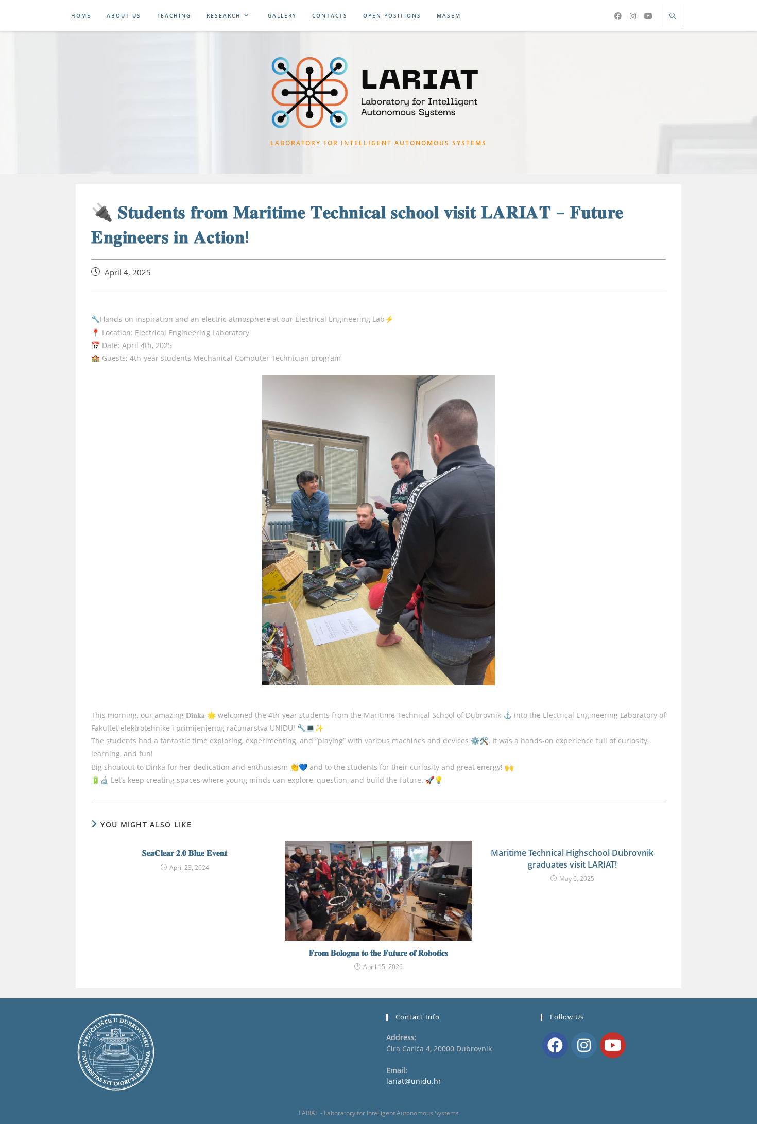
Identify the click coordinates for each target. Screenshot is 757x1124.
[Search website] (672, 16)
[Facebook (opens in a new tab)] (618, 16)
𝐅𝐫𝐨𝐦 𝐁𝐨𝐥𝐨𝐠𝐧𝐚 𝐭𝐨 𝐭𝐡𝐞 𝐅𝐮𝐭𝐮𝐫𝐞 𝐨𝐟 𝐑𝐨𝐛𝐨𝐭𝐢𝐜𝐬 (378, 952)
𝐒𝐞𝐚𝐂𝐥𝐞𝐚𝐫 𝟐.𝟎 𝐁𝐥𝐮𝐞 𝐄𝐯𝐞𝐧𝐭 (184, 852)
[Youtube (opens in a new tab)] (648, 16)
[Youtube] (613, 1045)
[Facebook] (555, 1045)
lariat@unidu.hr (413, 1081)
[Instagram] (584, 1045)
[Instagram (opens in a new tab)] (633, 16)
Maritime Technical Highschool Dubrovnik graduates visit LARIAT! (572, 858)
